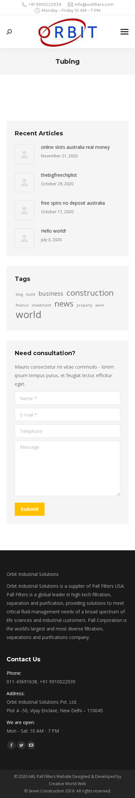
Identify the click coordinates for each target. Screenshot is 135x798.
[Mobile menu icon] (124, 31)
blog (19, 294)
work (99, 305)
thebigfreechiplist (59, 175)
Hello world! (53, 231)
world (29, 314)
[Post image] (24, 154)
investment (41, 305)
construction (90, 292)
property (84, 305)
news (63, 303)
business (50, 293)
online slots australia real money (75, 147)
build (30, 294)
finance (22, 305)
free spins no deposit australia (73, 203)
